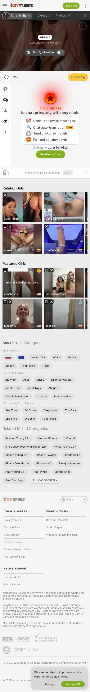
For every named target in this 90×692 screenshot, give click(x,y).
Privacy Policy (12, 520)
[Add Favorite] (6, 77)
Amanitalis (11, 343)
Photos (63, 15)
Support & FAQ (13, 577)
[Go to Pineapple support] (7, 650)
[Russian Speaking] (8, 357)
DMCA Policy (12, 534)
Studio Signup (54, 527)
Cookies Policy (13, 542)
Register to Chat (50, 154)
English (70, 499)
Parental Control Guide (17, 549)
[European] (21, 357)
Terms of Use (12, 527)
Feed (79, 15)
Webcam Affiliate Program (62, 534)
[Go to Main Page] (27, 5)
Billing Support (13, 584)
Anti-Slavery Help (14, 556)
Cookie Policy (58, 676)
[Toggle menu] (4, 5)
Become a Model (56, 520)
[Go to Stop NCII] (27, 650)
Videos (43, 15)
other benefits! (58, 147)
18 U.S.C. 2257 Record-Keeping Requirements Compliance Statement (44, 662)
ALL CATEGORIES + (45, 480)
